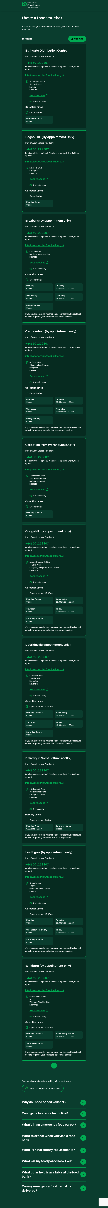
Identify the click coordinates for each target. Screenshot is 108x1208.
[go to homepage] (31, 5)
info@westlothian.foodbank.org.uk (44, 75)
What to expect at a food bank (45, 1088)
